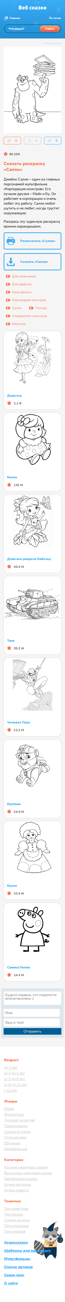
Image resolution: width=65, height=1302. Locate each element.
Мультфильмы (17, 1258)
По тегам (55, 18)
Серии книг (14, 1275)
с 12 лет (10, 1090)
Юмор (9, 1108)
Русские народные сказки (25, 1167)
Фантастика (14, 1114)
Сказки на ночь (17, 1220)
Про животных (16, 1208)
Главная (15, 18)
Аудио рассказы (17, 1184)
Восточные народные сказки (28, 1173)
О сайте (11, 1283)
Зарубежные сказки (20, 1178)
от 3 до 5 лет (14, 1073)
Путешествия (15, 1137)
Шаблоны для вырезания (27, 1250)
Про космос (13, 1214)
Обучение (12, 1143)
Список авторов (18, 1266)
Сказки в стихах (17, 1131)
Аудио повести (16, 1190)
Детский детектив (19, 1120)
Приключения (15, 1125)
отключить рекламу (52, 43)
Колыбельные (15, 1148)
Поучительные (16, 1225)
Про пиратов (14, 1231)
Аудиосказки (16, 1242)
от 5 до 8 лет (14, 1078)
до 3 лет (11, 1067)
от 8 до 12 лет (15, 1084)
